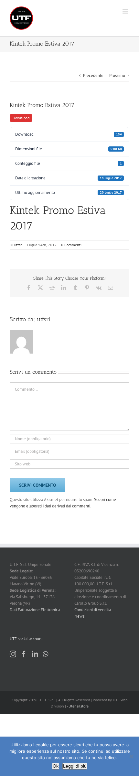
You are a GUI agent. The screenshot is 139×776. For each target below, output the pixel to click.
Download (21, 117)
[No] (131, 756)
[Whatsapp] (45, 654)
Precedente (93, 75)
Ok (56, 766)
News (79, 616)
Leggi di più (75, 766)
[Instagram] (13, 654)
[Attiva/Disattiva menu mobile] (126, 11)
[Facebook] (24, 654)
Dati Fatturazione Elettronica (35, 609)
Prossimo (117, 75)
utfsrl (18, 244)
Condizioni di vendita (92, 609)
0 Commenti (71, 244)
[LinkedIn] (35, 654)
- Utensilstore (78, 706)
